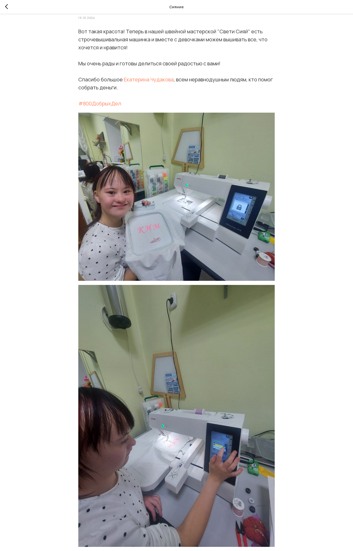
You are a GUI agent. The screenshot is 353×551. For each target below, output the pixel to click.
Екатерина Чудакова (149, 79)
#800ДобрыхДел (99, 103)
